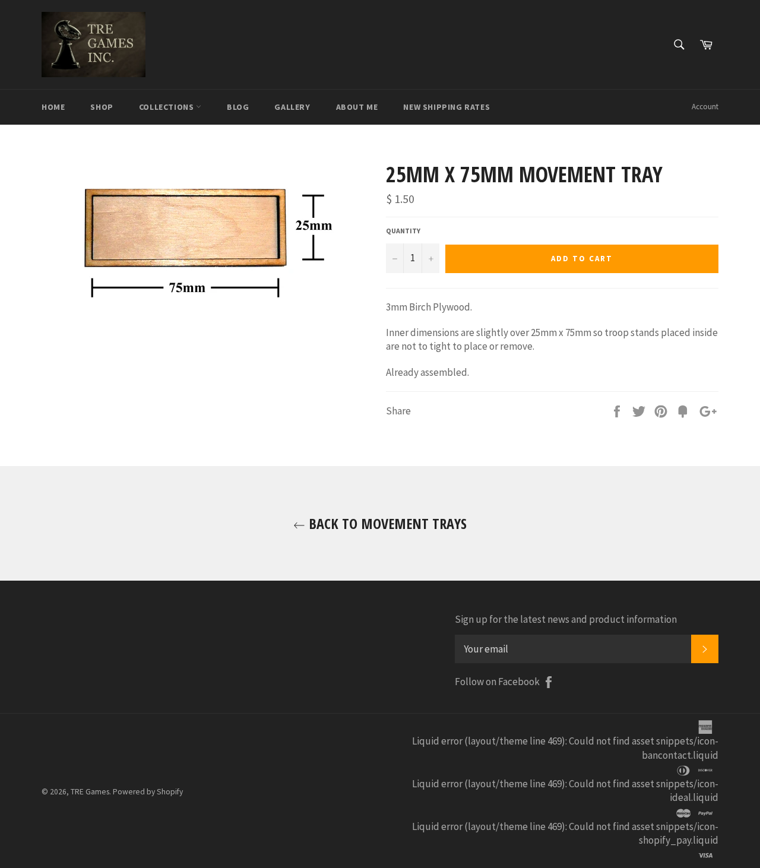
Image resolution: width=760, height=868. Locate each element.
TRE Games (90, 792)
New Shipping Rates (446, 107)
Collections (167, 107)
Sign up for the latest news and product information (566, 619)
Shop (101, 107)
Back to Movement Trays (386, 523)
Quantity (403, 230)
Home (53, 107)
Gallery (292, 107)
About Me (357, 107)
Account (705, 107)
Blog (238, 107)
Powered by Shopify (148, 792)
